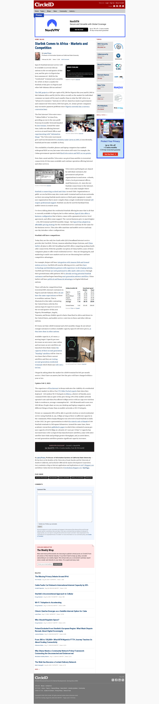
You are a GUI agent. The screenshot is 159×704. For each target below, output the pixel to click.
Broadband (53, 477)
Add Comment (65, 59)
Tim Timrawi (38, 579)
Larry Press (41, 458)
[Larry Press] (37, 60)
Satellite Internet (78, 477)
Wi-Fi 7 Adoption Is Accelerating (48, 602)
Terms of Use (67, 690)
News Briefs (64, 688)
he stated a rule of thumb (78, 421)
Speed (78, 308)
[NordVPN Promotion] (79, 36)
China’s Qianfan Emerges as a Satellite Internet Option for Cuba (61, 611)
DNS (99, 95)
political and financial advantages (60, 279)
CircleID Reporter (39, 588)
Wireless (89, 477)
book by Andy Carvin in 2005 (68, 140)
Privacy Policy (58, 690)
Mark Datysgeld (39, 665)
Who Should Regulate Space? (47, 620)
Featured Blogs (55, 688)
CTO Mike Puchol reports (67, 391)
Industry (72, 11)
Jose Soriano (41, 125)
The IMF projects (41, 92)
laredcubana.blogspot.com (73, 468)
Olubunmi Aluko (39, 645)
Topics (42, 11)
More (36, 669)
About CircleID (120, 3)
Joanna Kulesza (39, 634)
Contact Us (49, 685)
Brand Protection (104, 64)
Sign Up (112, 3)
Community (63, 11)
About (42, 685)
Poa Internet (53, 388)
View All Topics (101, 115)
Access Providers (42, 477)
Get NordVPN (49, 448)
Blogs (49, 11)
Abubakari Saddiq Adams (42, 656)
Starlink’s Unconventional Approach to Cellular (54, 594)
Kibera (68, 394)
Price (72, 308)
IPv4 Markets (102, 106)
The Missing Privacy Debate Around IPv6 (52, 576)
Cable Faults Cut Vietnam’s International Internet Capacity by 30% (61, 585)
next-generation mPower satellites (75, 276)
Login (107, 3)
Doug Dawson (39, 597)
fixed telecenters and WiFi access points (75, 153)
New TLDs (101, 85)
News (55, 11)
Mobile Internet (64, 477)
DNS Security (103, 44)
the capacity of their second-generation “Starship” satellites (48, 350)
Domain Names (103, 75)
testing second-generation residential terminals (46, 362)
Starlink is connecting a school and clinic (50, 191)
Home (37, 11)
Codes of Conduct (49, 690)
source (78, 79)
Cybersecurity (103, 54)
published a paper (58, 427)
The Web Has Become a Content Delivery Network (55, 662)
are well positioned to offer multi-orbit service (68, 271)
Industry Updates (72, 688)
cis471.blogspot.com (87, 465)
